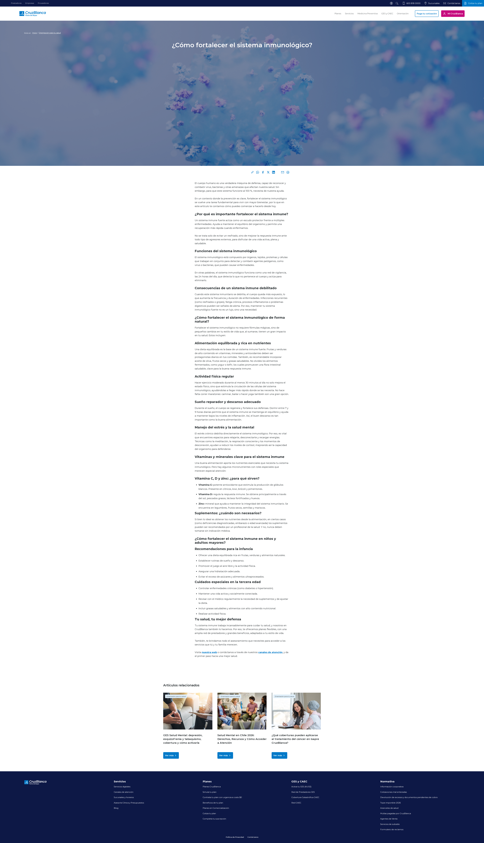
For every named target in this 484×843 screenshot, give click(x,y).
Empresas (29, 3)
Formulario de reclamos (391, 829)
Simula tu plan (209, 792)
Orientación (403, 13)
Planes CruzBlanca (212, 786)
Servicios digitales (122, 786)
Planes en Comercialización (216, 808)
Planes (338, 13)
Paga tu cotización (427, 13)
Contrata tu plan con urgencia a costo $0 (222, 797)
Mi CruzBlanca (455, 13)
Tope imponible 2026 (390, 802)
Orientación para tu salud (50, 33)
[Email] (282, 172)
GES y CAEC (387, 13)
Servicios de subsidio (390, 824)
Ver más (169, 755)
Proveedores (43, 3)
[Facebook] (263, 172)
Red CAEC (296, 802)
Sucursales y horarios (124, 797)
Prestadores (16, 3)
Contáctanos (252, 837)
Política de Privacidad (235, 837)
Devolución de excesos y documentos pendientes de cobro (409, 797)
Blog (116, 808)
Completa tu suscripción (214, 818)
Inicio (34, 33)
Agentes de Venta (388, 818)
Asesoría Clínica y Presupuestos (129, 802)
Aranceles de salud (389, 808)
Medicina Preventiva (367, 13)
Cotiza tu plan (209, 813)
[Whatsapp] (257, 172)
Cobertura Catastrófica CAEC (305, 797)
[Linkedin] (273, 172)
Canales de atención (123, 792)
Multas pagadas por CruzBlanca (395, 813)
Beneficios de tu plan (213, 802)
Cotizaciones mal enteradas (393, 792)
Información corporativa (391, 786)
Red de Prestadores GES (303, 792)
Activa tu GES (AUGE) (301, 786)
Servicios (349, 13)
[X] (268, 172)
